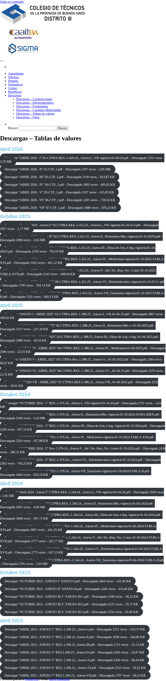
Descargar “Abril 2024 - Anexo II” (77, 505)
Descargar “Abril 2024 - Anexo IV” (78, 527)
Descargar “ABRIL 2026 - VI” (60, 200)
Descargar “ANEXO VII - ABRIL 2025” (79, 383)
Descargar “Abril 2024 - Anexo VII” (82, 561)
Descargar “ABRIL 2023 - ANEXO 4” (74, 652)
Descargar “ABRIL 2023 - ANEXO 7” (75, 675)
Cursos (12, 88)
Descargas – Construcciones (34, 99)
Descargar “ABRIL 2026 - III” (59, 177)
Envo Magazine (59, 679)
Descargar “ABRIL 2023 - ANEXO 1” (75, 629)
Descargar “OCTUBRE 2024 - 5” (82, 450)
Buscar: (13, 128)
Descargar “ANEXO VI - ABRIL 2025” (82, 372)
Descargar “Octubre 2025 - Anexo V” (78, 272)
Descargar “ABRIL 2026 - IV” (60, 184)
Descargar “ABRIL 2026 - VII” (60, 207)
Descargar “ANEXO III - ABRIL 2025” (80, 338)
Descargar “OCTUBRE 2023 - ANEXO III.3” (71, 612)
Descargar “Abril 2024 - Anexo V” (80, 539)
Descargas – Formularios (32, 106)
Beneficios (15, 91)
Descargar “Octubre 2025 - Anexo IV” (82, 260)
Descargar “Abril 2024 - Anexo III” (81, 516)
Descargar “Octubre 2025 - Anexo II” (81, 238)
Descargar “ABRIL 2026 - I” (82, 159)
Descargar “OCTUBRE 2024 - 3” (82, 427)
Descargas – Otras (27, 117)
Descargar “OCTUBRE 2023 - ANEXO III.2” (71, 604)
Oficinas (13, 77)
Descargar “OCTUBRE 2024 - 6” (80, 461)
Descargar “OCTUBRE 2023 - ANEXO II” (69, 589)
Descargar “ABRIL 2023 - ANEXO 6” (75, 667)
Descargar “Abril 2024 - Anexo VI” (81, 550)
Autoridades (16, 73)
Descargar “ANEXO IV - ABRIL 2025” (83, 349)
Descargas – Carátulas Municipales (38, 110)
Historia (13, 81)
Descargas (14, 95)
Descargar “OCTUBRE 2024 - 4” (78, 438)
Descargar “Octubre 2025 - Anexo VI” (82, 283)
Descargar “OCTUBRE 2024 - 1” (80, 404)
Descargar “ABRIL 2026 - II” (58, 169)
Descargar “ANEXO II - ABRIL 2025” (78, 327)
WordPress (31, 679)
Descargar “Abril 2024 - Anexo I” (82, 493)
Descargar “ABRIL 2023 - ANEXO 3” (74, 644)
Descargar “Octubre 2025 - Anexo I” (79, 226)
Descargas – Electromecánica (35, 102)
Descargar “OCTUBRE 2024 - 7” (75, 472)
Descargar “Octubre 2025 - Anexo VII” (82, 294)
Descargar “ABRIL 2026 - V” (59, 192)
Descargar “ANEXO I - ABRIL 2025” (82, 315)
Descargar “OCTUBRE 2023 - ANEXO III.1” (71, 596)
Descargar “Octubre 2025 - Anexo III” (77, 249)
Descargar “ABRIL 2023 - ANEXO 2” (75, 637)
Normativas (15, 84)
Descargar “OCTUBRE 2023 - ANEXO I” (68, 581)
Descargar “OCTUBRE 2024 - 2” (81, 416)
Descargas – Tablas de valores (35, 113)
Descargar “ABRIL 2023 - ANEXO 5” (74, 660)
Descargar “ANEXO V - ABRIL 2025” (82, 361)
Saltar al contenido (12, 1)
